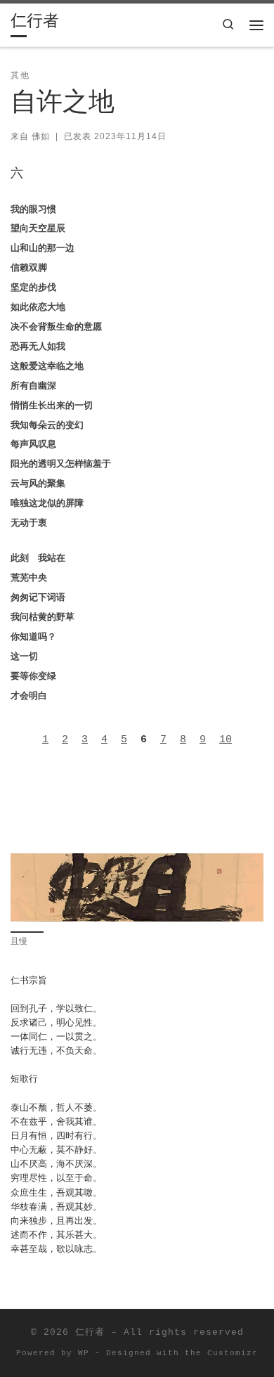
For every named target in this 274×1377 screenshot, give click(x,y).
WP (83, 1353)
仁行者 (90, 1332)
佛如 (41, 136)
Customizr (232, 1353)
